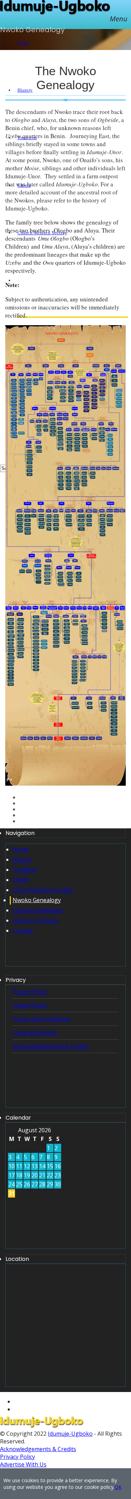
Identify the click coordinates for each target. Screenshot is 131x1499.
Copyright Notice (35, 1032)
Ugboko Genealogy (38, 910)
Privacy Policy (30, 991)
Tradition (25, 869)
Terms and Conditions (42, 1019)
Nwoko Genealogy (37, 900)
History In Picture (35, 920)
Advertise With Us (23, 1464)
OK (118, 1487)
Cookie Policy (30, 1005)
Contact (23, 930)
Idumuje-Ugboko (70, 1433)
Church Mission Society (43, 890)
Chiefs (21, 880)
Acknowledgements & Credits (51, 1046)
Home (20, 849)
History (22, 859)
